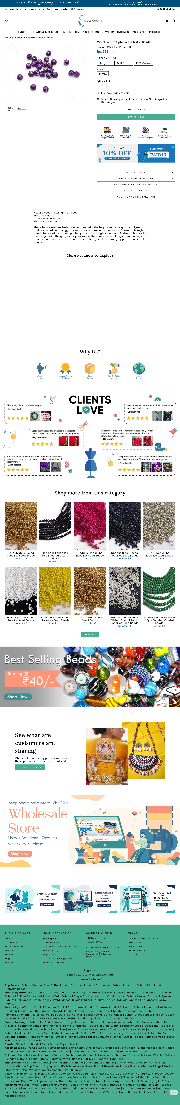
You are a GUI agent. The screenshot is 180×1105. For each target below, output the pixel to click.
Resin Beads (75, 1048)
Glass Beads (50, 1044)
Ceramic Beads (59, 1051)
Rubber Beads (146, 1048)
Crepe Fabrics (83, 996)
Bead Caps (113, 1081)
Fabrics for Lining (112, 1033)
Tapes (160, 1092)
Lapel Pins (116, 1059)
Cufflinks (88, 1059)
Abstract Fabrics (40, 1018)
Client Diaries (135, 946)
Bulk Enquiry (49, 938)
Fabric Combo (154, 1037)
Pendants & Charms (96, 1077)
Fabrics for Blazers (27, 1029)
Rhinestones (112, 1066)
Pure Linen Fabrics (82, 985)
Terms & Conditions (54, 962)
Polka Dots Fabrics (63, 1014)
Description (136, 172)
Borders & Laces (158, 1084)
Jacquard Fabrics (105, 996)
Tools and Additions (82, 1084)
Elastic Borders (128, 1092)
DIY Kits (164, 1081)
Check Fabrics (123, 1014)
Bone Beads (127, 1048)
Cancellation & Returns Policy (59, 946)
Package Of (107, 58)
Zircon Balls (130, 1077)
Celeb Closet (135, 942)
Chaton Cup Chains (29, 1066)
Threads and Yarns (134, 1084)
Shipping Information (136, 178)
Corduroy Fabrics (104, 1000)
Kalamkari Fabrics (134, 985)
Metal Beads (166, 1048)
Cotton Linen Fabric (108, 985)
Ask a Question (136, 190)
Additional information (136, 196)
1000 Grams (143, 63)
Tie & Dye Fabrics (39, 1011)
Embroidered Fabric (80, 1007)
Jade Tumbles (87, 1073)
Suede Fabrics (81, 1000)
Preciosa (169, 1066)
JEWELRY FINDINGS (115, 32)
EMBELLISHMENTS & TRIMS (80, 32)
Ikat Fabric (35, 1007)
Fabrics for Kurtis (114, 1022)
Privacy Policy (50, 950)
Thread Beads (100, 1051)
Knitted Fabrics (133, 1037)
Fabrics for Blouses (89, 1022)
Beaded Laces (60, 1092)
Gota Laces (93, 1092)
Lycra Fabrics (61, 1000)
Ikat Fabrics (156, 985)
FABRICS (23, 32)
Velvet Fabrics (147, 996)
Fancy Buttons (59, 1059)
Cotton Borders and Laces (103, 1088)
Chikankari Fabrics (132, 1007)
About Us (10, 938)
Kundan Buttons (16, 1059)
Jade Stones (67, 1073)
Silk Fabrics (45, 996)
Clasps (116, 1077)
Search (9, 954)
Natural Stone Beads (149, 1073)
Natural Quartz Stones (49, 1077)
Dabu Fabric (103, 1011)
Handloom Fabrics (41, 1037)
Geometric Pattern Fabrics (70, 1018)
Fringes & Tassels (108, 1084)
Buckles (75, 1059)
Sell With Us (11, 950)
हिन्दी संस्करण (77, 9)
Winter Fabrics (36, 1040)
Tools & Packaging (145, 1081)
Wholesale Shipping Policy (57, 958)
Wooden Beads (37, 1051)
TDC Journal (134, 954)
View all (90, 634)
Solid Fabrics (104, 1014)
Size (100, 68)
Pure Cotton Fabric (56, 985)
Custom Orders (51, 942)
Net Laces (147, 1092)
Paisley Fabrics (164, 1014)
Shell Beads (93, 1048)
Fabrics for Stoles (16, 1033)
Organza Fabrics (90, 992)
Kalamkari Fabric (106, 1007)
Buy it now (136, 117)
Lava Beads (73, 1077)
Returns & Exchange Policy (136, 184)
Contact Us (11, 942)
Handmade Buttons (51, 1055)
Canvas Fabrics (127, 1000)
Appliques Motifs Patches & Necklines (68, 1066)
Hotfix (98, 1066)
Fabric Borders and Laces (139, 1088)
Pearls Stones (24, 1077)
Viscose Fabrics (113, 992)
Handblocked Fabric (159, 1007)
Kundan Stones (94, 1081)
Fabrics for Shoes (134, 1029)
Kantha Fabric (83, 1011)
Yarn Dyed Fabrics (109, 1037)
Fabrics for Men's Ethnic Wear (80, 1033)
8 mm (103, 74)
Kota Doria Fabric (143, 1011)
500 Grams (124, 63)
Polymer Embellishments (68, 1062)
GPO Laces (110, 1092)
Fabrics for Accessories (83, 1029)
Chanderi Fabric (55, 1007)
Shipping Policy (51, 954)
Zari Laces (77, 1092)
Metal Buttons (27, 1055)
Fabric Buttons (38, 1059)
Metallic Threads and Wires (49, 1084)
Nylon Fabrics (42, 1000)
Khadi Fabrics (127, 996)
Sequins (44, 1062)
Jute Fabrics (147, 1000)
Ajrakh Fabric (121, 1011)
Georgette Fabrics (66, 992)
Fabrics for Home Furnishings (67, 1025)
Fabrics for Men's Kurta (44, 1033)
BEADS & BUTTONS (45, 32)
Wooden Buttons (164, 1055)
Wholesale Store (15, 9)
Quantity (105, 81)
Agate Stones (125, 1073)
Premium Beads (15, 989)
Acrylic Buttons (116, 1055)
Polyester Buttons (139, 1055)
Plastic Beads (57, 1048)
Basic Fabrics (87, 1037)
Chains (121, 1062)
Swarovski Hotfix (16, 1070)
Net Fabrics (24, 1000)
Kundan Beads (15, 1051)
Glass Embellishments (100, 1062)
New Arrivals (36, 9)
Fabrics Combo (32, 985)
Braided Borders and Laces (66, 1088)
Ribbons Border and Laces (31, 1092)
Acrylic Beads (37, 1048)
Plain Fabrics (85, 1014)
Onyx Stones (106, 1073)
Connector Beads (70, 1081)
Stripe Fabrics (144, 1014)
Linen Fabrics (154, 992)
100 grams (106, 63)
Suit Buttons (74, 1055)
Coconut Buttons (94, 1055)
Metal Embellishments (142, 1062)
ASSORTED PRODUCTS (147, 32)
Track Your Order (58, 9)
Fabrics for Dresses (139, 1022)
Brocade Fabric (62, 1011)
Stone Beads (119, 1051)
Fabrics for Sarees (160, 1033)
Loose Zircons (131, 1066)
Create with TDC (137, 950)
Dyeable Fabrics (66, 1037)
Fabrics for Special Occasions (139, 1025)
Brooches (102, 1059)
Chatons (146, 1066)
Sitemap (9, 962)
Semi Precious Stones (43, 1073)
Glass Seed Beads (27, 1044)
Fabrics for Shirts (41, 1022)
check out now (30, 767)
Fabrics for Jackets (53, 1029)
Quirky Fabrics (99, 1018)
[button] (135, 164)
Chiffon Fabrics (26, 996)
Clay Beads (110, 1048)
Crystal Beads (69, 1044)
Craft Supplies (73, 1070)
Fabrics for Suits (135, 1033)
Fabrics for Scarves (160, 1029)
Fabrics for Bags (110, 1029)
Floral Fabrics (40, 1014)
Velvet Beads (80, 1051)
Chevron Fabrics (17, 1018)
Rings (158, 1066)
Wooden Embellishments (45, 1070)
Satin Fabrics (63, 996)
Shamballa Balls (150, 1077)
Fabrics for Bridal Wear (103, 1025)
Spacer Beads (48, 1081)
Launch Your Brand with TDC (143, 938)
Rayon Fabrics (135, 992)
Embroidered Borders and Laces (26, 1088)
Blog (7, 958)
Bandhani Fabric (15, 1011)
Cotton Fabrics (42, 992)
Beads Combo (139, 1051)
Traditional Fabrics (122, 1018)
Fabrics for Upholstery (32, 1025)
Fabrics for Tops (64, 1022)
